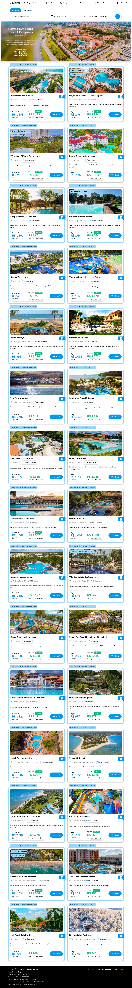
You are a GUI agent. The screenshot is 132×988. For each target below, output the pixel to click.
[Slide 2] (96, 692)
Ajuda (113, 969)
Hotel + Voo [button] (85, 3)
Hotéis (16, 10)
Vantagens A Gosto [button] (32, 3)
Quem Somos (93, 969)
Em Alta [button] (51, 3)
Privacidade (105, 969)
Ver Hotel (56, 114)
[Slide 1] (36, 90)
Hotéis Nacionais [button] (104, 3)
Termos (121, 969)
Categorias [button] (67, 3)
